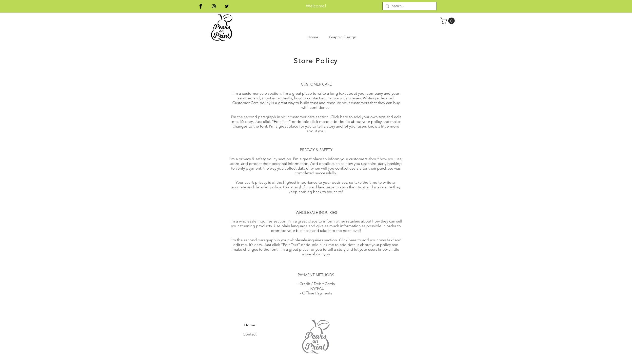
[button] (448, 21)
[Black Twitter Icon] (226, 6)
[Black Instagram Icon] (213, 6)
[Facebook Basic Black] (200, 6)
